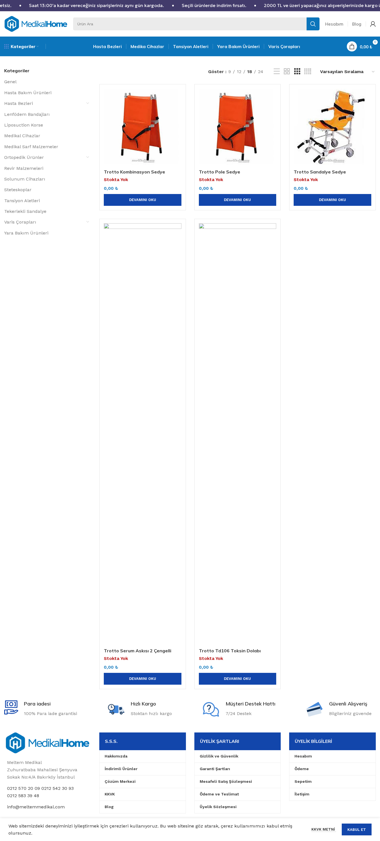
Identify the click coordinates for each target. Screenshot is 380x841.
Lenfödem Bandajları (27, 114)
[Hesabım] (373, 24)
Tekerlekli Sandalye (25, 211)
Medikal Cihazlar (22, 135)
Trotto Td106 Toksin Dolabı (230, 650)
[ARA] (313, 23)
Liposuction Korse (23, 125)
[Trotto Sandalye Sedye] (332, 127)
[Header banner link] (190, 5)
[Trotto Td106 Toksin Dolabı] (237, 434)
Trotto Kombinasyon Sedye (134, 172)
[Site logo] (36, 23)
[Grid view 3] (297, 71)
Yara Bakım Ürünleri (26, 233)
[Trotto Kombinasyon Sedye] (142, 127)
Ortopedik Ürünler (24, 157)
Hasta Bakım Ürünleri (27, 92)
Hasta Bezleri (18, 103)
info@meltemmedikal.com (36, 807)
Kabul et (356, 830)
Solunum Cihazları (24, 179)
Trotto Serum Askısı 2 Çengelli (137, 650)
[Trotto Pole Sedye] (237, 127)
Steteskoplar (18, 189)
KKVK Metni (323, 829)
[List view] (277, 71)
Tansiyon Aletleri (22, 200)
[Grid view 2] (287, 71)
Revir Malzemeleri (23, 168)
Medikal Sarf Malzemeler (31, 146)
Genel (10, 81)
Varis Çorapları (20, 222)
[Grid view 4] (307, 71)
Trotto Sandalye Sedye (320, 172)
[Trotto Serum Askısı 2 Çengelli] (142, 434)
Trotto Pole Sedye (219, 172)
